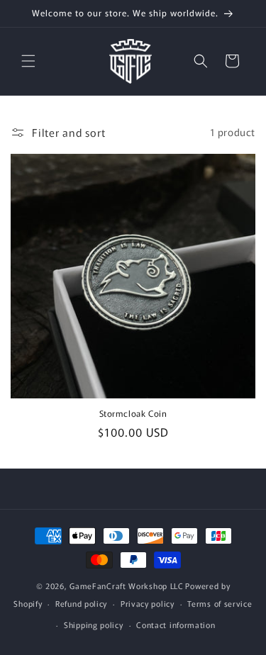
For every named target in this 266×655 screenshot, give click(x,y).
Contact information (175, 624)
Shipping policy (93, 624)
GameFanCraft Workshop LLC (127, 585)
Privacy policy (147, 603)
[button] (28, 61)
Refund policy (81, 603)
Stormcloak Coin (133, 413)
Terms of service (219, 603)
